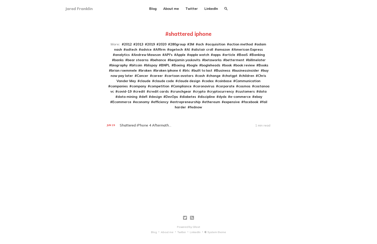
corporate (226, 86)
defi (144, 97)
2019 (151, 44)
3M (191, 44)
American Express (248, 49)
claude (145, 81)
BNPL (165, 65)
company (139, 86)
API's (169, 55)
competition (159, 86)
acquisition (216, 44)
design (156, 97)
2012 (128, 44)
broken (146, 70)
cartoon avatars (180, 76)
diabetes (189, 97)
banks (119, 60)
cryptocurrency (221, 91)
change (215, 76)
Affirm (160, 49)
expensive (232, 102)
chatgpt (230, 76)
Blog (153, 9)
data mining (127, 97)
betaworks (213, 60)
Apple (180, 55)
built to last (203, 70)
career (157, 76)
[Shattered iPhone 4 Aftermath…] (188, 125)
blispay (151, 65)
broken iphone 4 (168, 70)
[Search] (226, 8)
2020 (162, 44)
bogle (193, 65)
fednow (196, 107)
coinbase (224, 81)
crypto (200, 91)
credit (140, 91)
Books (263, 65)
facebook (250, 102)
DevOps (172, 97)
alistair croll (203, 49)
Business (223, 70)
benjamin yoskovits (185, 60)
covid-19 (125, 91)
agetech (176, 49)
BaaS (243, 55)
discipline (207, 97)
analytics (122, 55)
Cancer (142, 76)
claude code (164, 81)
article (229, 55)
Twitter (191, 9)
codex (209, 81)
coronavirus (204, 86)
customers (246, 91)
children (247, 76)
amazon (223, 49)
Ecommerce (121, 102)
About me (171, 9)
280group (178, 44)
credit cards (159, 91)
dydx (222, 97)
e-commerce (240, 97)
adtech (131, 49)
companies (119, 86)
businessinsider (246, 70)
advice (146, 49)
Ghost (196, 226)
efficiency (160, 102)
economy (142, 102)
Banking (258, 55)
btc (187, 70)
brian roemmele (124, 70)
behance (159, 60)
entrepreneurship (186, 102)
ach (201, 44)
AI (188, 49)
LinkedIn (211, 9)
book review (245, 65)
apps (217, 55)
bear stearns (138, 60)
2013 (139, 44)
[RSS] (192, 217)
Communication (247, 81)
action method (241, 44)
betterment (234, 60)
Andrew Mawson (147, 55)
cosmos (244, 86)
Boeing (179, 65)
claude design (189, 81)
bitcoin (136, 65)
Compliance (182, 86)
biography (119, 65)
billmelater (257, 60)
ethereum (212, 102)
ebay (258, 97)
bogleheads (210, 65)
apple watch (199, 55)
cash (201, 76)
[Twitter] (185, 217)
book (228, 65)
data (263, 91)
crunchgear (182, 91)
